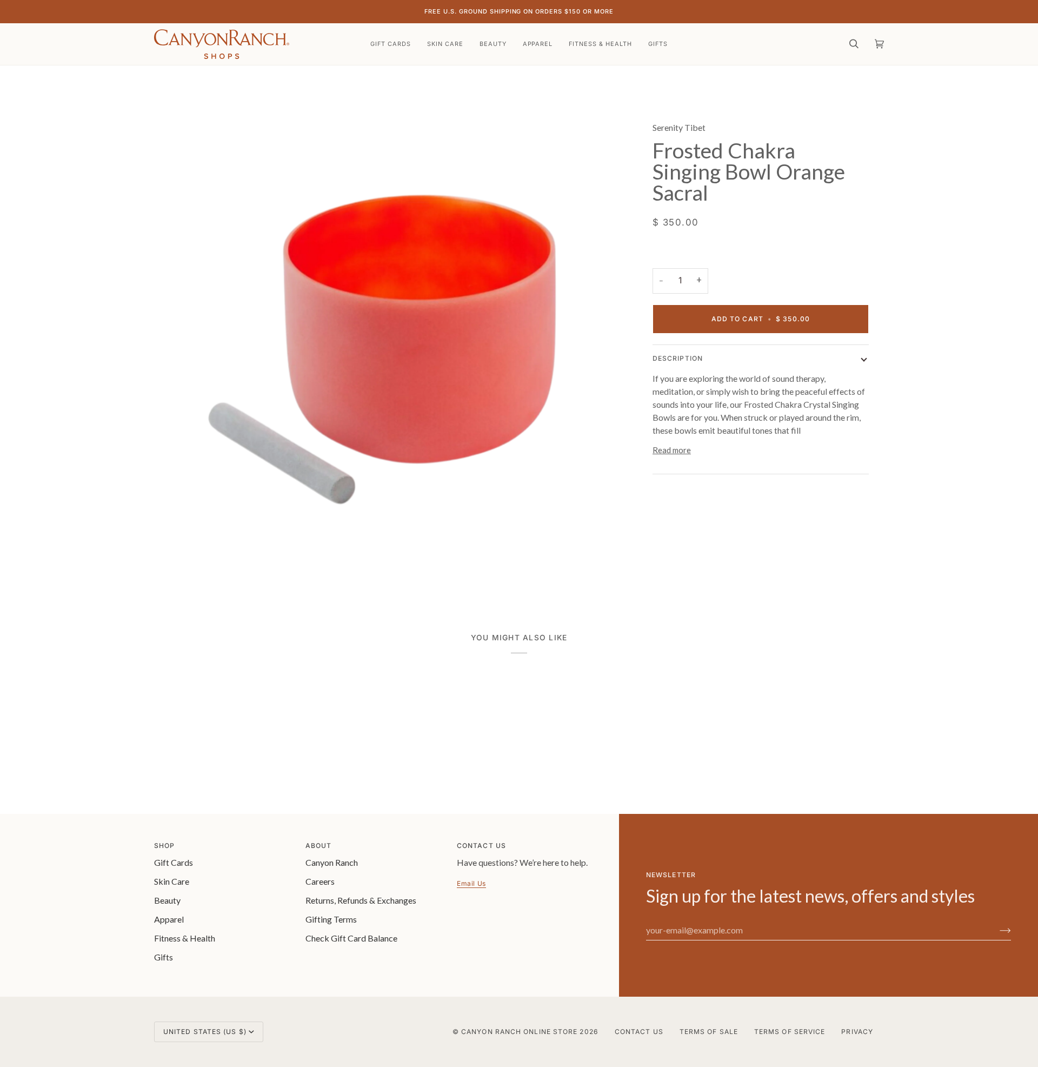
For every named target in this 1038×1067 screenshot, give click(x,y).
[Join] (996, 930)
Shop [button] (164, 845)
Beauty (167, 900)
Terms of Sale (709, 1032)
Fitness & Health (184, 938)
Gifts (163, 957)
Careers (320, 881)
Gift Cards (173, 862)
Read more (672, 450)
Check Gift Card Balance (351, 938)
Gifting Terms (331, 919)
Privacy (857, 1032)
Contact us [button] (481, 845)
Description (678, 358)
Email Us (471, 883)
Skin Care (171, 881)
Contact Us (639, 1032)
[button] (445, 44)
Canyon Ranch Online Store (519, 1032)
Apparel (169, 919)
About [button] (318, 845)
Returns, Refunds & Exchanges (360, 900)
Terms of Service (789, 1032)
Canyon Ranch (331, 862)
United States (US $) (205, 1032)
